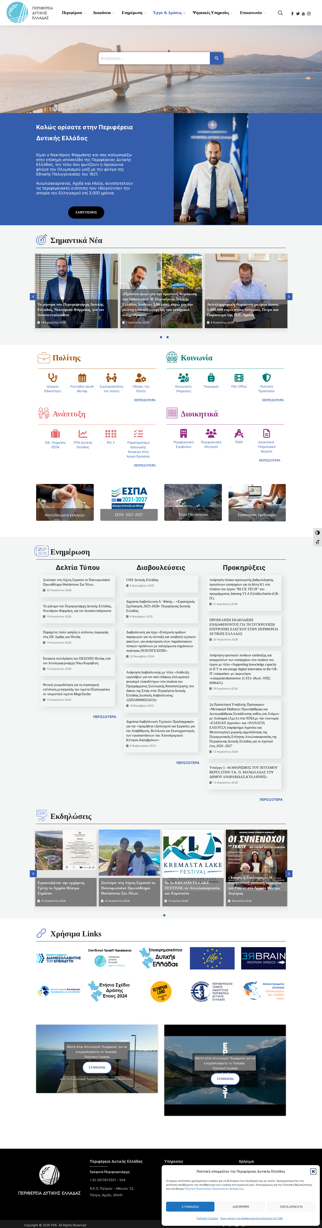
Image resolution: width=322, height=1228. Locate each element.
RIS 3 (111, 442)
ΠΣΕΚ (239, 442)
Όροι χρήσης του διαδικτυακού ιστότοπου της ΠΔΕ (251, 1218)
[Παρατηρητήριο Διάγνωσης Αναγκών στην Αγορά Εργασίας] (138, 433)
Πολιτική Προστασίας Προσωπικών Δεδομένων (214, 1188)
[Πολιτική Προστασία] (266, 377)
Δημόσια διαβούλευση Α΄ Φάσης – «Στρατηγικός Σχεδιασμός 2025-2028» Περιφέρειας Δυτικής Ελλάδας (160, 606)
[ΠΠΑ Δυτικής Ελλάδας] (83, 433)
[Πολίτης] (43, 357)
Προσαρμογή (291, 1207)
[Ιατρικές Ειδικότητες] (53, 377)
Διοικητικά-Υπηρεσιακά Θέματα (267, 446)
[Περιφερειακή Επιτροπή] (211, 433)
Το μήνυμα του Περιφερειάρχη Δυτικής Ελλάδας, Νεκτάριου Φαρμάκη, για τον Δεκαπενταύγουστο (70, 309)
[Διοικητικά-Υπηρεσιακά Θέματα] (266, 433)
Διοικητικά (199, 413)
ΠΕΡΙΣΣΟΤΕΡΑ (104, 717)
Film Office (239, 386)
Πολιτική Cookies (207, 1218)
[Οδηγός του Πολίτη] (140, 377)
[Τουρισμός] (211, 377)
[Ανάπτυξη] (43, 413)
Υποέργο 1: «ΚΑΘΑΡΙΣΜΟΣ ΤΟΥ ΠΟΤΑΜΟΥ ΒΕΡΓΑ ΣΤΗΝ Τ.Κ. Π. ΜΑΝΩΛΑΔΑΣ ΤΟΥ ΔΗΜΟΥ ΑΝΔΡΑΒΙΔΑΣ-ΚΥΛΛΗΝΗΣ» (243, 772)
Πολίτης (66, 357)
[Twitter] (298, 12)
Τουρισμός (211, 386)
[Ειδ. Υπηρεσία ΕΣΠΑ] (55, 433)
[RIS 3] (110, 433)
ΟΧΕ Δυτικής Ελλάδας (142, 580)
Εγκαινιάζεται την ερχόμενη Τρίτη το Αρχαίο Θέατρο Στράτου (60, 888)
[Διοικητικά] (171, 413)
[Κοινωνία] (171, 356)
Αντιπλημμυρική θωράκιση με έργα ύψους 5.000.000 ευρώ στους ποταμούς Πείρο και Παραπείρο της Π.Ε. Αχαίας (243, 309)
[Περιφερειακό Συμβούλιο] (183, 433)
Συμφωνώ (190, 1207)
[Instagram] (309, 12)
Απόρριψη (240, 1207)
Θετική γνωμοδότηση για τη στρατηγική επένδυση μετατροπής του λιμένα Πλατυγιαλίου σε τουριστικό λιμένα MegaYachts (76, 689)
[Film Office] (239, 377)
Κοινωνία (196, 357)
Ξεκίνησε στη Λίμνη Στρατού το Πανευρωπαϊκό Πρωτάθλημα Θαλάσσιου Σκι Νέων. (128, 888)
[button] (313, 1171)
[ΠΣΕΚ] (239, 433)
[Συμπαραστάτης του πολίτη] (111, 377)
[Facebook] (292, 12)
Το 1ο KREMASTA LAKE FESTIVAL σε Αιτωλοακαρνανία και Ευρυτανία (192, 888)
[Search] (216, 58)
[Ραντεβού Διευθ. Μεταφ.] (82, 377)
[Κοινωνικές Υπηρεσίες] (183, 377)
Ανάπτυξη (69, 413)
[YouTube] (303, 12)
